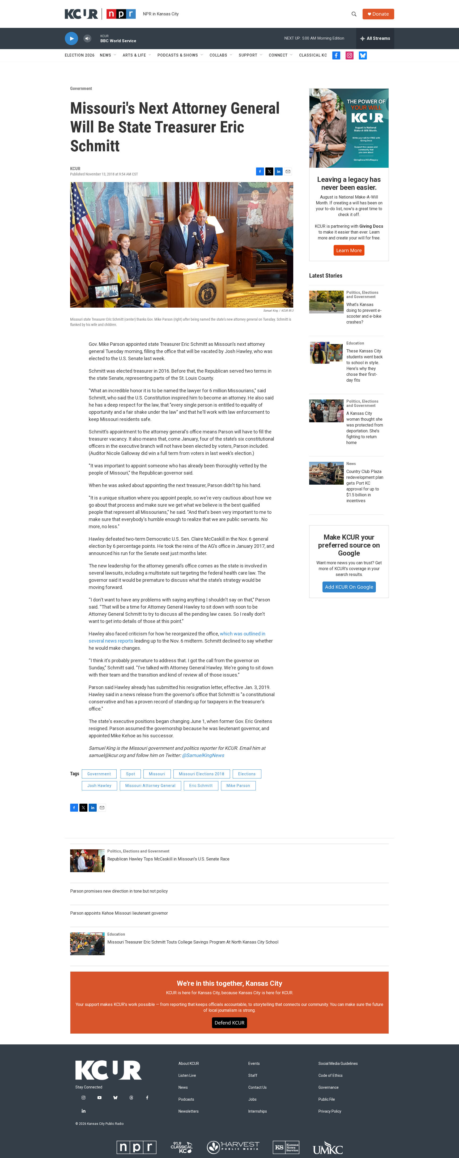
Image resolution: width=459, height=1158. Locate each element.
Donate (380, 14)
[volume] (87, 39)
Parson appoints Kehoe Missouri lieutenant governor (119, 913)
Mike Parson (238, 786)
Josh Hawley (99, 786)
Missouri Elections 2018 (201, 774)
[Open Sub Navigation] (115, 55)
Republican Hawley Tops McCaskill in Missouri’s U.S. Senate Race (168, 859)
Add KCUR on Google (349, 587)
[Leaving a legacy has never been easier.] (349, 128)
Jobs (252, 1099)
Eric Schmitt (201, 786)
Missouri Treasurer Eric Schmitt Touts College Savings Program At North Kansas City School (192, 942)
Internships (257, 1111)
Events (254, 1064)
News (105, 55)
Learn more (349, 250)
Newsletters (188, 1111)
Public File (326, 1099)
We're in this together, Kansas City (229, 983)
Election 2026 (80, 55)
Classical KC (313, 55)
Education (355, 343)
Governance (328, 1088)
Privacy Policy (329, 1111)
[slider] (96, 38)
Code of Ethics (330, 1076)
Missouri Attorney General (150, 786)
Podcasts (186, 1099)
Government (81, 88)
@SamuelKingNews (203, 755)
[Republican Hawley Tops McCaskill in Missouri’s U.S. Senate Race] (87, 860)
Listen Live (187, 1076)
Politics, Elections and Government (362, 294)
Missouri (157, 774)
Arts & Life (134, 55)
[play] (71, 39)
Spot (130, 774)
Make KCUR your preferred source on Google (349, 545)
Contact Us (257, 1088)
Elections (247, 774)
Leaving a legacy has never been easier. (349, 183)
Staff (252, 1076)
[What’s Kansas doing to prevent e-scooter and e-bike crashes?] (326, 302)
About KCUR (188, 1064)
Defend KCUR (229, 1022)
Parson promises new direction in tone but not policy (119, 891)
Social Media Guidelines (338, 1064)
